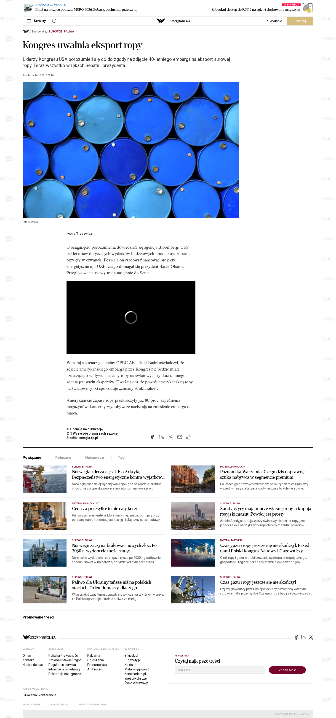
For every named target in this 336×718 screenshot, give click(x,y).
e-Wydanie (274, 21)
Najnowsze (94, 457)
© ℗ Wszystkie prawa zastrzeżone (92, 433)
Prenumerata (97, 665)
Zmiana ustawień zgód (65, 660)
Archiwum (94, 669)
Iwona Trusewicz (79, 233)
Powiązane (32, 457)
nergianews (180, 21)
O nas (27, 655)
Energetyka (39, 31)
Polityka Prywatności (63, 655)
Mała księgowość (137, 669)
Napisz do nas (33, 665)
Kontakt (28, 660)
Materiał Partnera (231, 540)
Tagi (121, 457)
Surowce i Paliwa (61, 31)
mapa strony (31, 704)
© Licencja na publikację (85, 429)
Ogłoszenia (95, 660)
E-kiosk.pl (131, 655)
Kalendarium (60, 704)
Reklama (93, 655)
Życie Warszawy (136, 683)
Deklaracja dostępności (65, 674)
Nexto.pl (130, 665)
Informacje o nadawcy (64, 669)
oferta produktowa (93, 704)
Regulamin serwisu (62, 665)
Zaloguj (300, 21)
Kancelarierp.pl (135, 674)
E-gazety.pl (133, 660)
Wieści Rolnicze (136, 678)
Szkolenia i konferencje (39, 695)
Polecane (63, 457)
